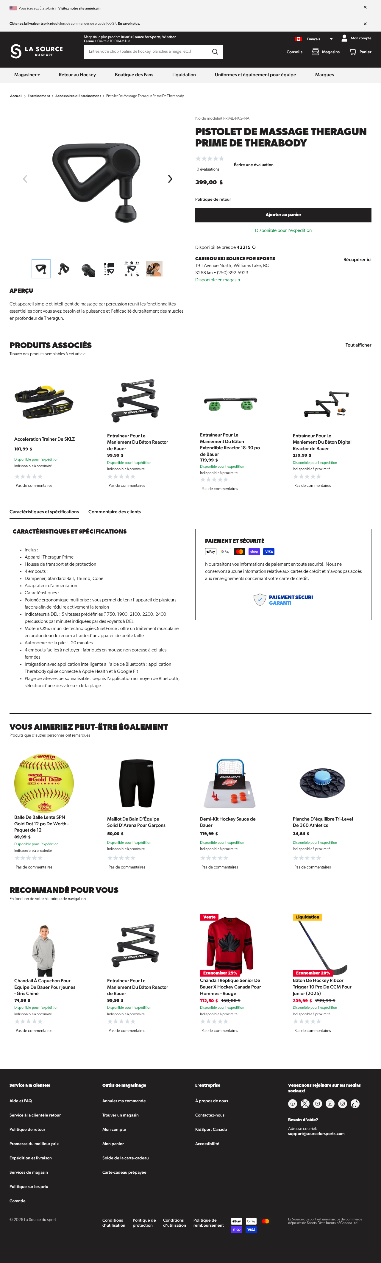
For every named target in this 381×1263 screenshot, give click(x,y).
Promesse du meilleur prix (34, 1143)
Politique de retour (213, 199)
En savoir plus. (129, 23)
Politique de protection (144, 1223)
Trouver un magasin (120, 1115)
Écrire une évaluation (254, 164)
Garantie (18, 1200)
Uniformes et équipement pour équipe (255, 74)
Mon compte (114, 1129)
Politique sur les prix (29, 1186)
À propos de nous (211, 1100)
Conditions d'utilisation (113, 1223)
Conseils (294, 51)
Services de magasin (29, 1172)
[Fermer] (365, 7)
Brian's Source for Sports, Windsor (148, 37)
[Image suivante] (170, 178)
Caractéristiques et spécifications (44, 511)
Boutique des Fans (134, 74)
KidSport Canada (211, 1129)
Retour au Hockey (77, 74)
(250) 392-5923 (232, 273)
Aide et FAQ (21, 1100)
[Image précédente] (24, 178)
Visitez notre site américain (79, 8)
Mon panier (113, 1143)
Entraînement (39, 96)
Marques (324, 74)
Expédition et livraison (31, 1158)
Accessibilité (207, 1143)
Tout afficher (358, 345)
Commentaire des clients (114, 511)
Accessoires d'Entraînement (78, 96)
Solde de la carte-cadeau (125, 1158)
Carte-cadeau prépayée (124, 1172)
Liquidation (184, 74)
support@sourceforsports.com (316, 1133)
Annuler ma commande (124, 1100)
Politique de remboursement (208, 1223)
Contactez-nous (209, 1115)
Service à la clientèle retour (35, 1115)
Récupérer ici (357, 259)
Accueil (16, 96)
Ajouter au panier (283, 215)
